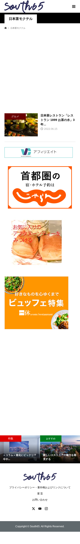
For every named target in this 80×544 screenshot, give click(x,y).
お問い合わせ (40, 499)
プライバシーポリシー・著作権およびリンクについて (40, 487)
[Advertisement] (40, 71)
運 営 (40, 493)
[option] (20, 449)
